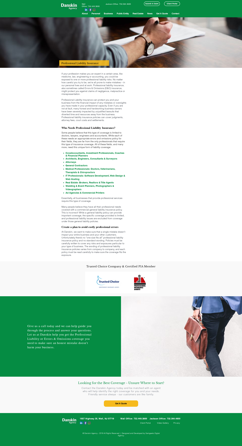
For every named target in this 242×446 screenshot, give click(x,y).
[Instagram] (94, 9)
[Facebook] (90, 9)
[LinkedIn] (86, 9)
